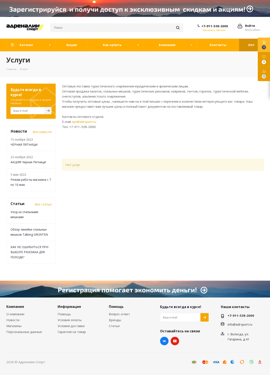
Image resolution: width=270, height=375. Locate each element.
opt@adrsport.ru (84, 122)
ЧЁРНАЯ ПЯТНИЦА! (24, 145)
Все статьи (43, 204)
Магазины (14, 326)
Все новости (42, 132)
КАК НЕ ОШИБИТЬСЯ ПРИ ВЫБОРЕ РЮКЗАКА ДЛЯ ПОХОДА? (29, 252)
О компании (15, 314)
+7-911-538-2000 (214, 26)
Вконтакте (164, 341)
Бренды (115, 320)
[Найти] (178, 27)
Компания (15, 306)
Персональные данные (24, 332)
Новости (12, 320)
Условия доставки (71, 326)
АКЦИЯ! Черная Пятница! (28, 162)
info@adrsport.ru (240, 324)
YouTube (175, 341)
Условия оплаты (70, 320)
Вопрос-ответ (119, 314)
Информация (69, 306)
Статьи (114, 326)
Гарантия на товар (72, 332)
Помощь (64, 314)
